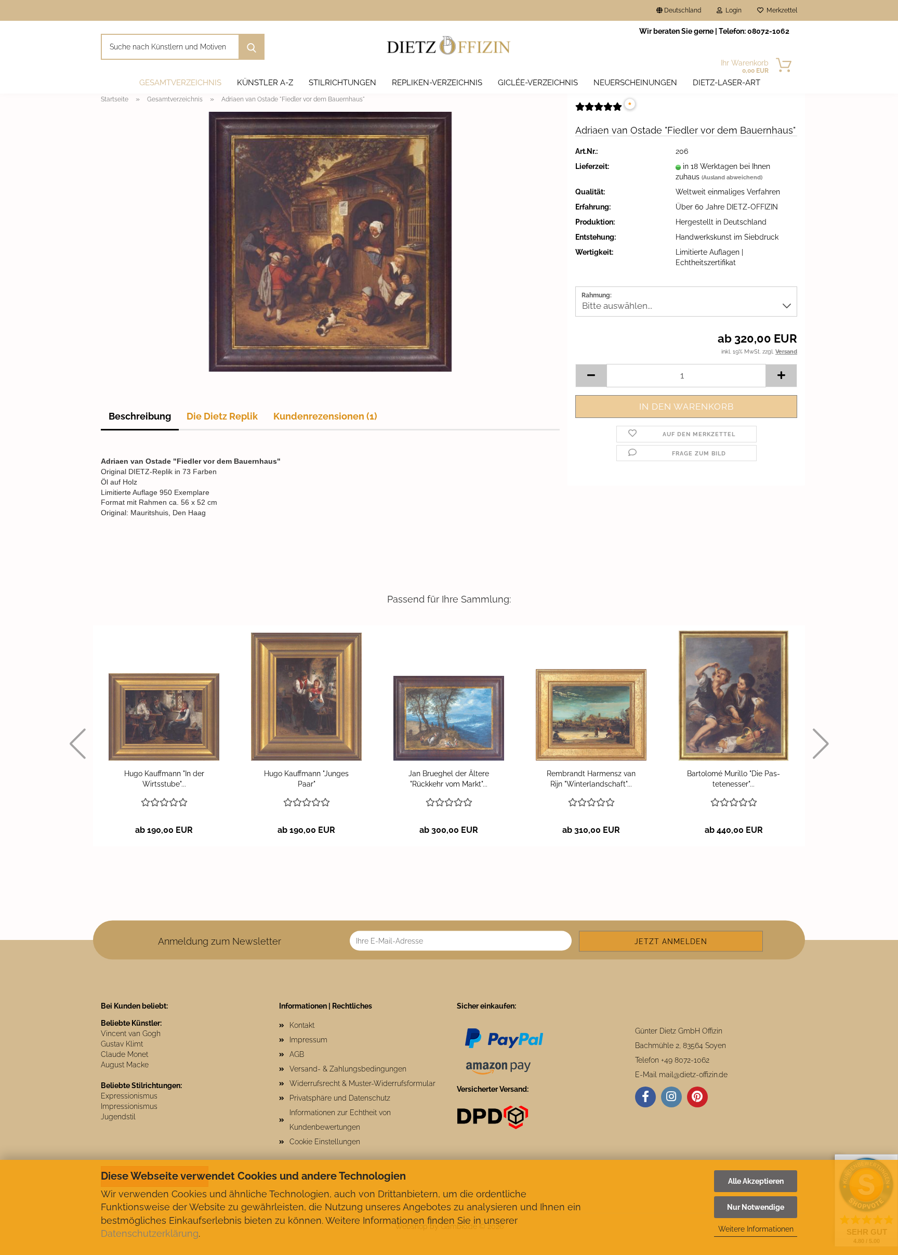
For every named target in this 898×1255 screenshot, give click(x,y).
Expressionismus (129, 1096)
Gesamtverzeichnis (180, 82)
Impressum (308, 1040)
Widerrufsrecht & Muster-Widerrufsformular (362, 1083)
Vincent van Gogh (131, 1033)
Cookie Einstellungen (324, 1142)
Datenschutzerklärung (150, 1233)
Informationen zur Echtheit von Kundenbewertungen (340, 1119)
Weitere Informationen (756, 1229)
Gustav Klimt (122, 1044)
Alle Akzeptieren (756, 1181)
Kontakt (301, 1025)
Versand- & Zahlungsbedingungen (347, 1069)
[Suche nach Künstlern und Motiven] (252, 47)
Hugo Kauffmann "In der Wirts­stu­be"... (164, 778)
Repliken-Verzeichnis (437, 82)
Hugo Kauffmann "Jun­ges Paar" (306, 778)
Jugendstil (118, 1117)
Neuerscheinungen (635, 82)
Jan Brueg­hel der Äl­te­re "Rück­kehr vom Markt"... (448, 778)
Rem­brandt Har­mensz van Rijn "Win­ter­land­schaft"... (591, 778)
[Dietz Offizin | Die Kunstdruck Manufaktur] (449, 47)
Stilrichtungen (342, 82)
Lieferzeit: (592, 166)
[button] (590, 375)
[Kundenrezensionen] (598, 111)
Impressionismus (129, 1106)
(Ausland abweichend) (732, 177)
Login (732, 10)
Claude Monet (124, 1054)
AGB (296, 1054)
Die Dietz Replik (222, 416)
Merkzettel (780, 10)
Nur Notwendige (755, 1207)
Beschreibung (140, 416)
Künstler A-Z (265, 82)
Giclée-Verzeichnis (538, 82)
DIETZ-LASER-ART (726, 82)
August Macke (125, 1065)
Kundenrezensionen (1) (325, 416)
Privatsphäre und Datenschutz (339, 1098)
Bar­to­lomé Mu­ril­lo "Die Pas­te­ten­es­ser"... (733, 778)
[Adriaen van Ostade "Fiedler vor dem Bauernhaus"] (330, 241)
